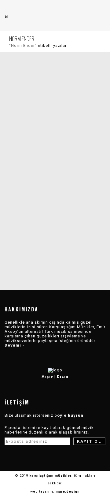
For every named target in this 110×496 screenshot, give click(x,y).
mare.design (68, 492)
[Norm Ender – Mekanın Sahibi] (55, 122)
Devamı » (15, 345)
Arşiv (47, 376)
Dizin (62, 376)
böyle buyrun (68, 415)
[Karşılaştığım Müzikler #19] (55, 214)
